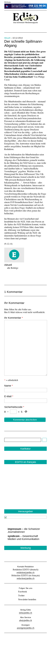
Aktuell (7, 38)
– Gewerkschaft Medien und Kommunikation (23, 537)
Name (8, 385)
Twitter (21, 595)
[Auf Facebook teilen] (6, 276)
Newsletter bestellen (27, 599)
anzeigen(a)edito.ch (25, 628)
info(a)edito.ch (25, 613)
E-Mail (8, 396)
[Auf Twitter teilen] (14, 276)
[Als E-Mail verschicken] (22, 276)
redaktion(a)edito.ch (25, 572)
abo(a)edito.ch (25, 620)
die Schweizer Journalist (24, 530)
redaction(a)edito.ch (25, 578)
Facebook (22, 591)
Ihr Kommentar (13, 317)
